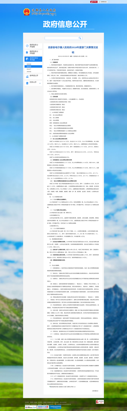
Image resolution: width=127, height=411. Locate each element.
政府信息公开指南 (34, 46)
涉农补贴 (29, 71)
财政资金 (29, 66)
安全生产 (29, 69)
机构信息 (29, 64)
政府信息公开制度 (34, 52)
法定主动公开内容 (34, 59)
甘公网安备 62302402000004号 (63, 404)
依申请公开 (34, 75)
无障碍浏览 (104, 1)
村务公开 (33, 82)
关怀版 (94, 1)
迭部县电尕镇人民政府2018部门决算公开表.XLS (63, 386)
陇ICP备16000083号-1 (48, 404)
